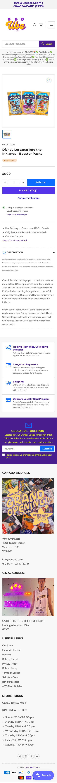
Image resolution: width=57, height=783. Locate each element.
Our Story (7, 645)
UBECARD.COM (8, 145)
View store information (17, 214)
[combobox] (28, 44)
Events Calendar (11, 650)
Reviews (6, 654)
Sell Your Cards (10, 677)
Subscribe (47, 448)
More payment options (28, 198)
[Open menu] (51, 24)
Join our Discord (10, 681)
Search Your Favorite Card (14, 240)
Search (49, 44)
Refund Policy (10, 668)
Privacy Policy (9, 663)
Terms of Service (11, 672)
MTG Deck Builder (12, 686)
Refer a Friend (9, 659)
